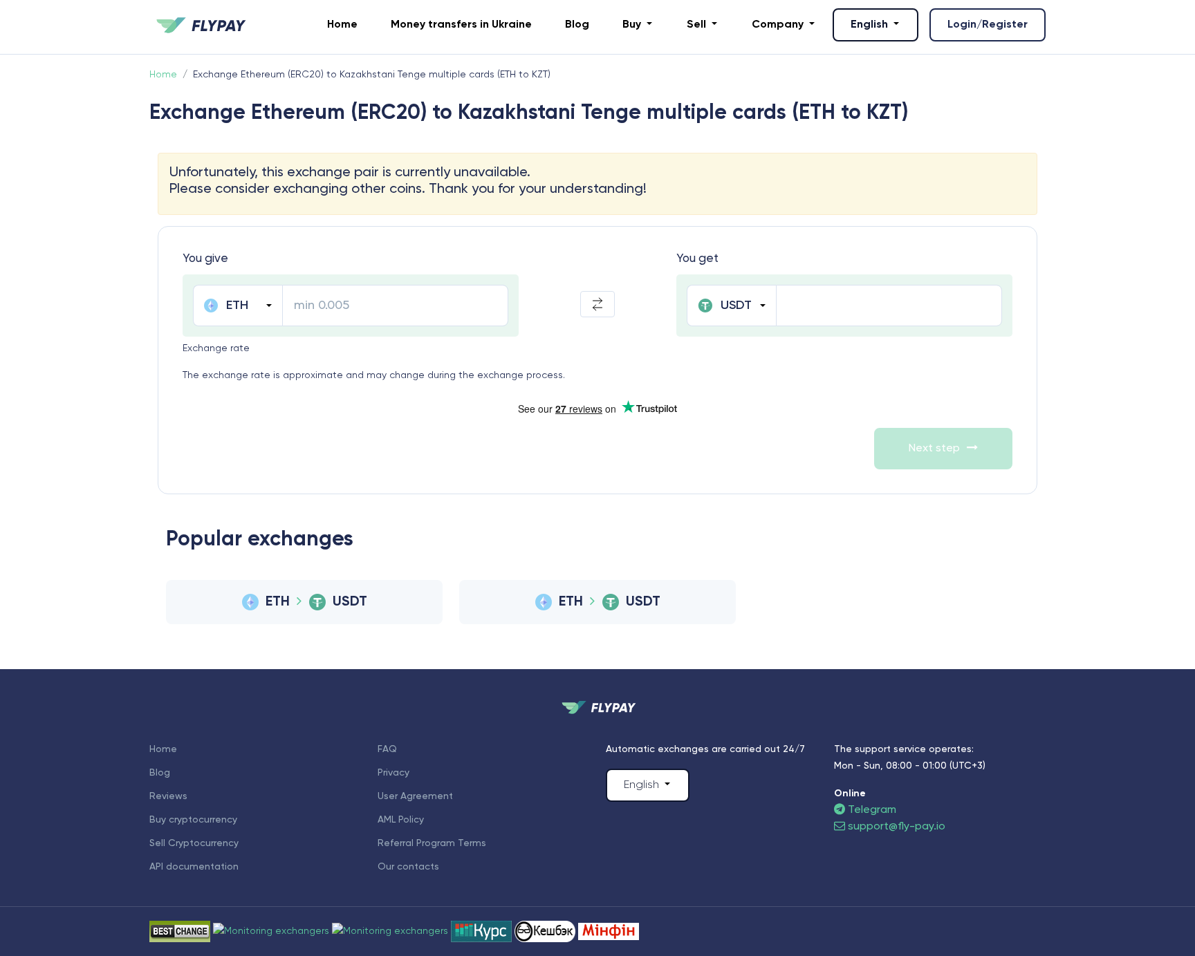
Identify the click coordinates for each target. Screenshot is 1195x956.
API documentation (194, 867)
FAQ (387, 749)
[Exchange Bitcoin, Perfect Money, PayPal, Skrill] (546, 931)
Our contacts (408, 867)
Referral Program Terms (432, 843)
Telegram (870, 810)
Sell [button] (698, 24)
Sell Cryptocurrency (194, 843)
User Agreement (415, 796)
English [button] (871, 24)
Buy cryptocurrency (193, 820)
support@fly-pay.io (896, 826)
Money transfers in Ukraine (461, 24)
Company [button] (779, 24)
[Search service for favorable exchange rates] (391, 931)
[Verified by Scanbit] (272, 931)
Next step (934, 448)
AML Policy (401, 820)
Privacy (393, 773)
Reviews (168, 796)
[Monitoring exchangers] (608, 931)
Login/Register (987, 24)
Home (342, 24)
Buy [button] (633, 24)
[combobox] (237, 305)
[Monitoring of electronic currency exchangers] (483, 931)
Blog (577, 24)
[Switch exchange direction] (597, 304)
